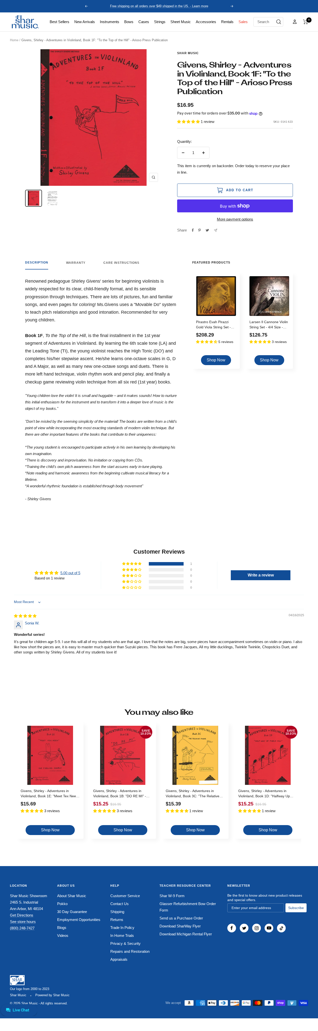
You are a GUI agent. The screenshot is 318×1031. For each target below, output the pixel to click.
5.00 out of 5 (70, 573)
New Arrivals (84, 22)
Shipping (117, 912)
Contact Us (119, 904)
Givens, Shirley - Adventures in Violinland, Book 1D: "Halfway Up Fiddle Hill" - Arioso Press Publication (267, 794)
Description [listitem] (36, 262)
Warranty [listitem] (75, 263)
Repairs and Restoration (130, 951)
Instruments (109, 22)
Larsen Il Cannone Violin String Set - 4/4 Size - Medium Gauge (268, 325)
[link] (59, 22)
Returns (116, 919)
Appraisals (118, 959)
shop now (216, 360)
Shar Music (188, 53)
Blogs (61, 927)
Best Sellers (59, 22)
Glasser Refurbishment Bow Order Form (187, 907)
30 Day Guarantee (72, 912)
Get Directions (21, 915)
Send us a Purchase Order (181, 918)
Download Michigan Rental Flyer (185, 934)
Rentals (227, 22)
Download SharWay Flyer (180, 926)
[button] (305, 21)
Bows (128, 22)
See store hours (23, 921)
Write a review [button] (261, 575)
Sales (243, 22)
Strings (159, 22)
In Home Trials (122, 935)
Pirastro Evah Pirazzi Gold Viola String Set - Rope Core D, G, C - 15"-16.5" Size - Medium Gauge (215, 325)
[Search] (278, 21)
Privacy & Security (125, 943)
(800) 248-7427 (22, 928)
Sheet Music (180, 22)
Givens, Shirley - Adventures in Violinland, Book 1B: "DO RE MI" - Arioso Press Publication (119, 794)
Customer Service (125, 896)
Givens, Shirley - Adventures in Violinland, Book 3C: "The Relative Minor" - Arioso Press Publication (192, 794)
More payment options (235, 219)
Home (14, 40)
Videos (62, 935)
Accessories (206, 22)
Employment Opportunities (78, 919)
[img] (25, 616)
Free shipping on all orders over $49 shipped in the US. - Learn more (159, 6)
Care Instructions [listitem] (121, 263)
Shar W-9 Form (172, 896)
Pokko (62, 904)
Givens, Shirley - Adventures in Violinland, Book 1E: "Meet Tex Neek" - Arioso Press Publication (50, 794)
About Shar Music (71, 896)
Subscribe (296, 908)
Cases (143, 22)
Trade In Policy (122, 927)
